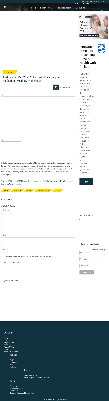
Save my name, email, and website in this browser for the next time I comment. (28, 256)
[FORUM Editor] (56, 87)
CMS (29, 191)
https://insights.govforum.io (94, 224)
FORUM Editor (66, 87)
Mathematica (43, 191)
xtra (58, 191)
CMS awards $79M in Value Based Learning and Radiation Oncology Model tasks (37, 181)
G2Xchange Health (13, 184)
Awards (10, 72)
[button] (102, 11)
